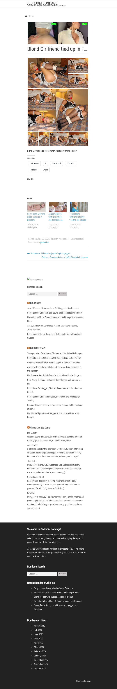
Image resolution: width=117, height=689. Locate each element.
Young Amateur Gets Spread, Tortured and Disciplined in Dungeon (55, 353)
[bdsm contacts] (35, 279)
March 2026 (39, 647)
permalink (44, 242)
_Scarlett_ (31, 460)
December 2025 (41, 659)
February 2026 (40, 651)
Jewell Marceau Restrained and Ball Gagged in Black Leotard (53, 308)
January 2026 (40, 655)
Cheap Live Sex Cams (40, 427)
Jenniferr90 (32, 444)
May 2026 (38, 638)
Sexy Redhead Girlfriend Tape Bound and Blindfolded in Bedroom (54, 312)
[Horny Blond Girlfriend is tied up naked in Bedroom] (36, 207)
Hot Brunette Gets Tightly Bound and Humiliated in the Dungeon (54, 375)
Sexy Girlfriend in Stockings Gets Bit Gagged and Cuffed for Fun (54, 357)
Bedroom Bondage (42, 3)
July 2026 (38, 630)
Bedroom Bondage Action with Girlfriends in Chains (63, 257)
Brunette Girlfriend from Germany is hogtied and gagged (58, 600)
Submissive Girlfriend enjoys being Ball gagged (50, 253)
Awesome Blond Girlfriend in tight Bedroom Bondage (55, 216)
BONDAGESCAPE (38, 348)
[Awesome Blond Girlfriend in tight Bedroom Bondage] (57, 207)
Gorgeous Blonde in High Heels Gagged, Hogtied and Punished (53, 362)
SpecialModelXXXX (35, 476)
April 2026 (38, 642)
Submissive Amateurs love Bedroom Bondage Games (56, 592)
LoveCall (31, 492)
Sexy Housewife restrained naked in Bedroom (53, 588)
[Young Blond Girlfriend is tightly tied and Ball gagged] (78, 207)
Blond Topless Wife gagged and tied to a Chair (53, 596)
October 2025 (40, 668)
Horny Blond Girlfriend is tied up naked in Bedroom (36, 216)
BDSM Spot (35, 303)
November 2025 (41, 664)
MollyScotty (32, 432)
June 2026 (38, 634)
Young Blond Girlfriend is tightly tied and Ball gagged (77, 216)
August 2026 (39, 625)
